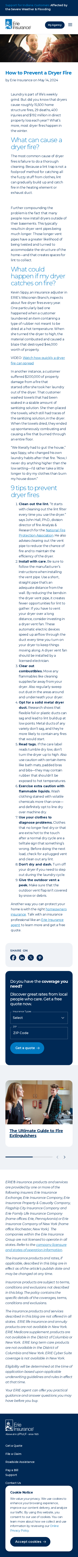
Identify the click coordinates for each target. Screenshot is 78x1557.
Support (11, 1475)
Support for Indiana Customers (27, 5)
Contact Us (13, 1483)
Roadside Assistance (20, 1462)
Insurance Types (22, 1011)
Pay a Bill (11, 1470)
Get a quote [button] (25, 1048)
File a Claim (13, 1454)
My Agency (55, 24)
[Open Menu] (70, 25)
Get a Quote (13, 1445)
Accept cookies (28, 1542)
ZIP (15, 1026)
